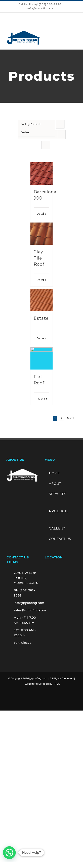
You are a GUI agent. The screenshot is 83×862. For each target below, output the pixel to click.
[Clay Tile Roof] (41, 234)
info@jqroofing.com (41, 8)
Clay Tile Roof (39, 258)
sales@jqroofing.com (26, 610)
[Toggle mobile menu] (75, 38)
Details (39, 213)
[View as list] (46, 145)
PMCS (56, 683)
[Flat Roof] (41, 358)
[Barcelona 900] (41, 173)
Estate (41, 318)
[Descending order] (60, 124)
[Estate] (41, 300)
